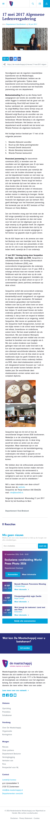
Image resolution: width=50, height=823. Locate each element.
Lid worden (25, 648)
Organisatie (7, 731)
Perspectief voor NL (10, 767)
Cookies (37, 818)
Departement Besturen (11, 754)
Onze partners (8, 750)
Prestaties (6, 712)
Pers (4, 764)
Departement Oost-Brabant (16, 24)
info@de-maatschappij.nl (12, 790)
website (21, 487)
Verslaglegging (8, 757)
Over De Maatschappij (11, 728)
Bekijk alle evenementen (25, 621)
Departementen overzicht (12, 793)
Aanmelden (13, 574)
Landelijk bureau (9, 780)
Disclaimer (14, 818)
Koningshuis (7, 734)
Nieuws (5, 747)
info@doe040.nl (16, 493)
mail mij (42, 546)
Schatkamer (7, 715)
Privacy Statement (25, 818)
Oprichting (6, 708)
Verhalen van (7, 760)
